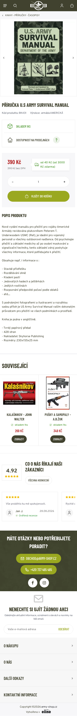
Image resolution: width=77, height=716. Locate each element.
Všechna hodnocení (38, 480)
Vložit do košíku (41, 196)
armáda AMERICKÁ (52, 113)
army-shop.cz (49, 706)
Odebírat (63, 629)
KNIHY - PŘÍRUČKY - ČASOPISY (22, 15)
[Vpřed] (73, 58)
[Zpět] (3, 58)
